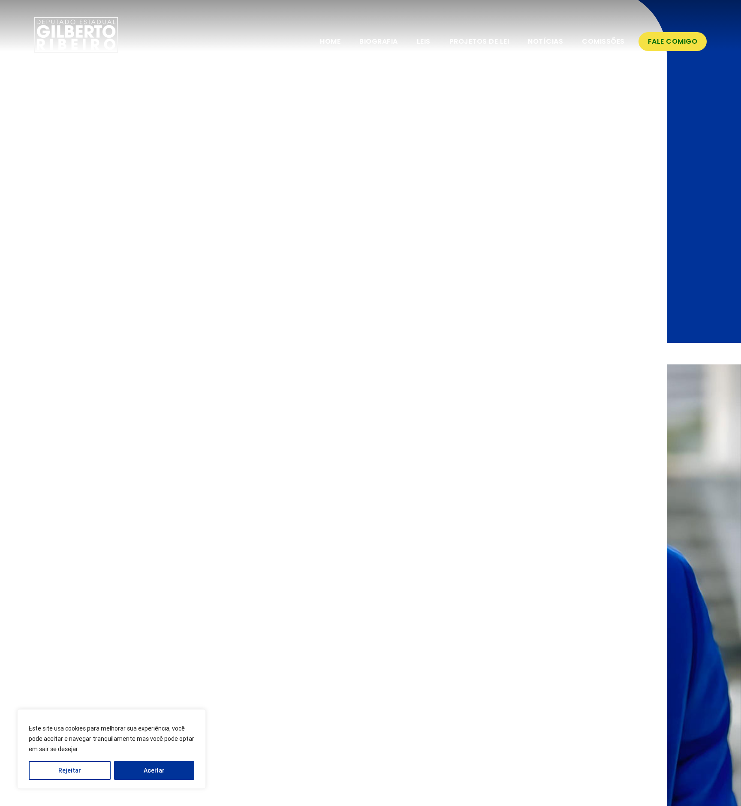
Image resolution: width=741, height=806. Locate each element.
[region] (111, 749)
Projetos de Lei (479, 41)
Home (330, 41)
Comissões (603, 41)
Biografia (378, 41)
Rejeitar (69, 770)
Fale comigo (673, 41)
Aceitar (154, 770)
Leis (424, 41)
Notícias (545, 41)
